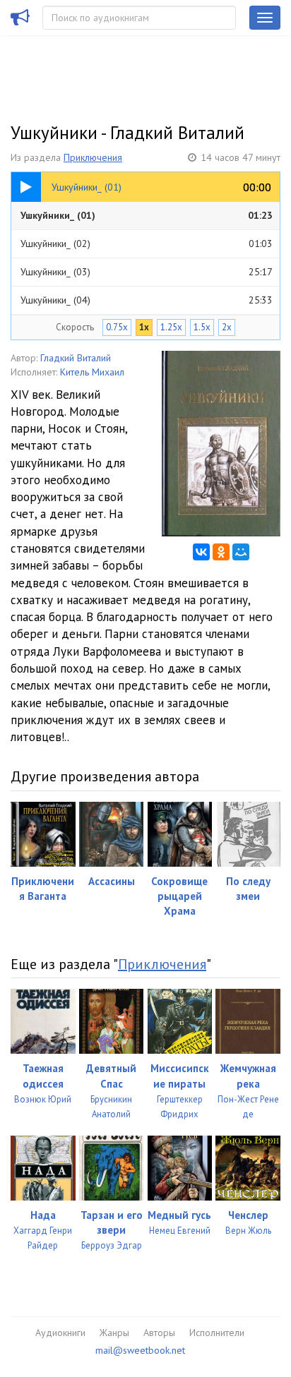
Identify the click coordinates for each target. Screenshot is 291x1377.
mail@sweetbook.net (140, 1350)
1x (144, 327)
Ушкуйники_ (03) (146, 271)
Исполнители (216, 1332)
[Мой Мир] (240, 551)
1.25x (171, 327)
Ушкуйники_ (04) (146, 300)
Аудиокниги (60, 1332)
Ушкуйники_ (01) (146, 215)
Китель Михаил (92, 372)
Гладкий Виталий (75, 357)
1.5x (202, 327)
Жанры (114, 1332)
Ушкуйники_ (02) (146, 243)
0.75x (117, 327)
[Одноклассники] (221, 551)
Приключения (93, 157)
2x (227, 327)
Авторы (159, 1332)
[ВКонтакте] (201, 551)
